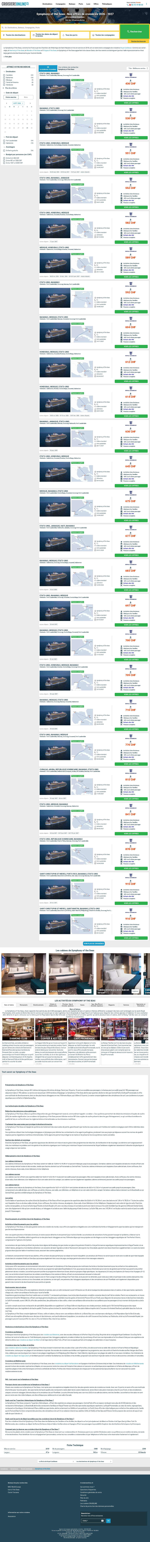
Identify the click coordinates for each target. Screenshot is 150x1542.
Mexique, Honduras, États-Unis (54, 247)
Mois (26, 97)
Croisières (4, 1469)
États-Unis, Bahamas (50, 73)
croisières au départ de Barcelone (67, 1363)
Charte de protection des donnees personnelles (97, 1506)
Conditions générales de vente (91, 1492)
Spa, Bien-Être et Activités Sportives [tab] (97, 1005)
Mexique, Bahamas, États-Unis (54, 491)
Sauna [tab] (82, 1005)
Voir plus (8, 57)
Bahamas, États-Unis (50, 108)
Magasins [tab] (111, 1005)
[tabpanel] (75, 974)
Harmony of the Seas (17, 50)
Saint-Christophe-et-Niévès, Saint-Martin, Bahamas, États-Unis (70, 909)
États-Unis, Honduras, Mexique (54, 143)
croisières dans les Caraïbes (18, 1348)
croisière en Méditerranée (135, 1363)
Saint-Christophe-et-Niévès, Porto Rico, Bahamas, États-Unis (69, 874)
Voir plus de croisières (94, 943)
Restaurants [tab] (24, 1005)
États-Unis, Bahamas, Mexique (54, 595)
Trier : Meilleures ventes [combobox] (137, 68)
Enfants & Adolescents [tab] (53, 1005)
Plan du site (84, 1498)
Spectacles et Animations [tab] (140, 1005)
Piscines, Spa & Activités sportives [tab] (68, 1005)
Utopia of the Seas (50, 50)
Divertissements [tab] (38, 1005)
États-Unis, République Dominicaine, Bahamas (61, 839)
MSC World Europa (14, 1487)
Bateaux (72, 4)
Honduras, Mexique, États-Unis (54, 352)
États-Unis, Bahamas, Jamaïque (54, 178)
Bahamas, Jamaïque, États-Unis (54, 421)
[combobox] (60, 28)
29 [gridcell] (27, 128)
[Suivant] (145, 974)
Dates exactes (11, 97)
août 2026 (17, 103)
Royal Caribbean (126, 48)
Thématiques (107, 4)
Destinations (47, 4)
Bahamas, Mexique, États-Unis (54, 317)
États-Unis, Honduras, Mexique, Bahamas (59, 665)
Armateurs (14, 1469)
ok (108, 1521)
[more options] (146, 4)
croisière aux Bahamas (51, 1335)
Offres (96, 4)
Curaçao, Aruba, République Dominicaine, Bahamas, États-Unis (69, 769)
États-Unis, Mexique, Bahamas (54, 804)
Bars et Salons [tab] (9, 1005)
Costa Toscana (13, 1492)
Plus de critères (11, 88)
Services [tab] (126, 1005)
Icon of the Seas (13, 1490)
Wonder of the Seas (34, 50)
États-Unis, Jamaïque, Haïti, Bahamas (57, 526)
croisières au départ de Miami (29, 1340)
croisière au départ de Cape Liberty (17, 1356)
